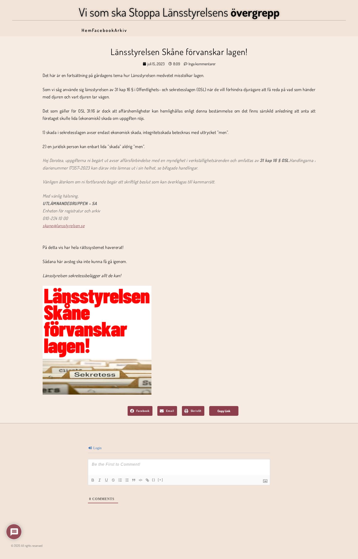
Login (97, 448)
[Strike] (113, 480)
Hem (87, 30)
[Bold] (92, 480)
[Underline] (106, 480)
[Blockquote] (133, 480)
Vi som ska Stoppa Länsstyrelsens (179, 12)
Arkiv (120, 30)
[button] (140, 411)
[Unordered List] (126, 480)
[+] (160, 480)
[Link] (147, 480)
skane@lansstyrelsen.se (64, 225)
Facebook (103, 30)
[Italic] (99, 480)
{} (153, 480)
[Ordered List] (120, 480)
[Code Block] (140, 480)
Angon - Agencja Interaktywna (22, 553)
